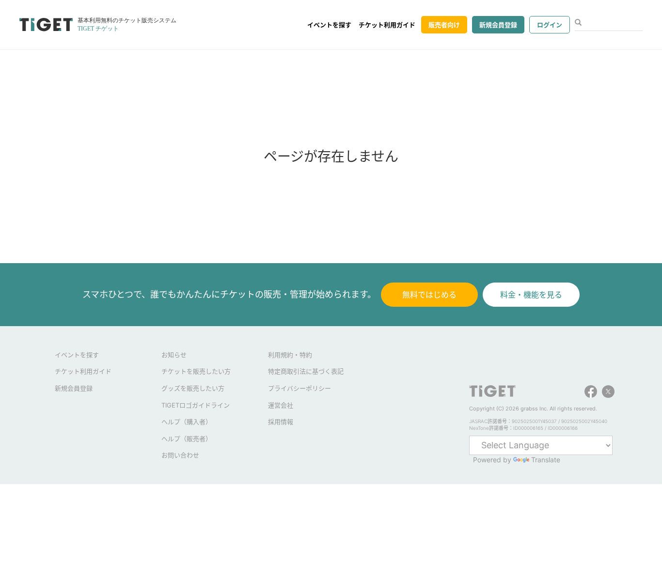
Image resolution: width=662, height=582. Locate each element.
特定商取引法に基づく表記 (306, 371)
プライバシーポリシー (299, 388)
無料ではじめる (429, 294)
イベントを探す (329, 25)
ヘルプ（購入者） (186, 421)
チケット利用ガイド (387, 25)
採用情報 (280, 421)
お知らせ (174, 355)
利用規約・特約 (290, 355)
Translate (545, 460)
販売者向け (444, 25)
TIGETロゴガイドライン (195, 405)
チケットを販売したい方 (196, 371)
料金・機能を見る (531, 294)
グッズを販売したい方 (192, 388)
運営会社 (280, 405)
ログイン (549, 25)
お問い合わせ (180, 455)
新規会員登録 (498, 25)
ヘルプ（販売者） (186, 438)
